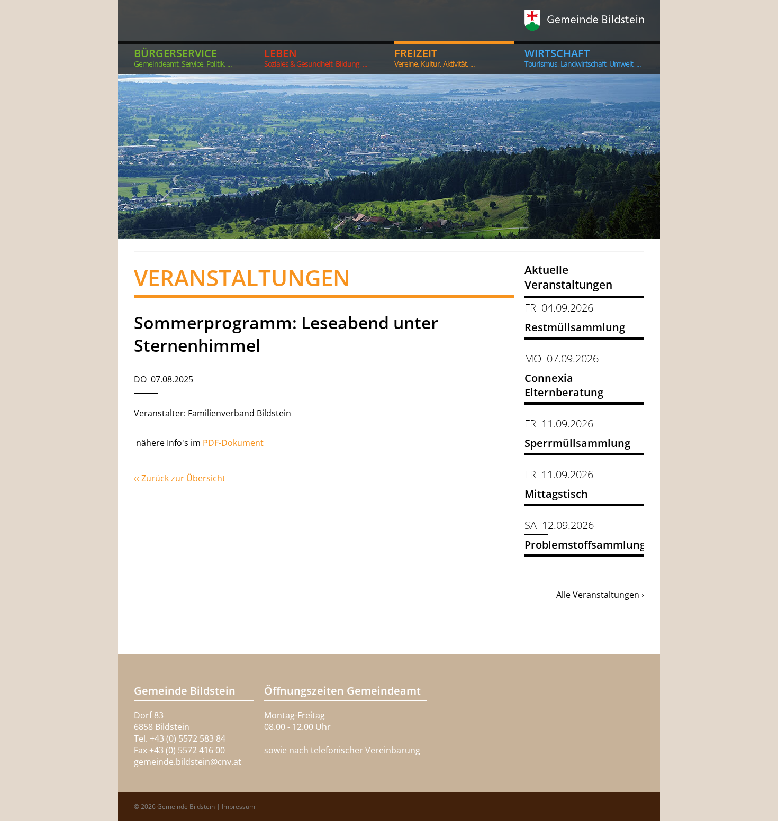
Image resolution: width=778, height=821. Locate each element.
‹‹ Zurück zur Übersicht (179, 478)
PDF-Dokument (234, 443)
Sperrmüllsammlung (577, 443)
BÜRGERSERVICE (183, 57)
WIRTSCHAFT (582, 57)
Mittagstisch (556, 494)
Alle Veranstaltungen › (600, 594)
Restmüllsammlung (574, 327)
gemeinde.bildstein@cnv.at (187, 762)
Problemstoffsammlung (585, 544)
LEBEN (315, 57)
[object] (389, 119)
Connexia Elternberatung (563, 385)
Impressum (238, 806)
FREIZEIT (434, 57)
